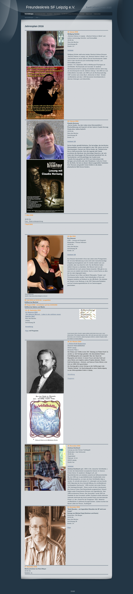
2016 (37, 17)
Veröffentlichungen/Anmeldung (70, 14)
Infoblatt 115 (71, 141)
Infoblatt (70, 50)
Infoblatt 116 (71, 254)
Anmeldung (29, 326)
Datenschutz (97, 14)
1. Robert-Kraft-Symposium (77, 343)
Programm (71, 378)
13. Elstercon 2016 (31, 312)
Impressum (89, 14)
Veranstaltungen (29, 14)
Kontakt (82, 14)
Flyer (27, 330)
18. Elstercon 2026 (40, 14)
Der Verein (57, 14)
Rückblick (49, 14)
